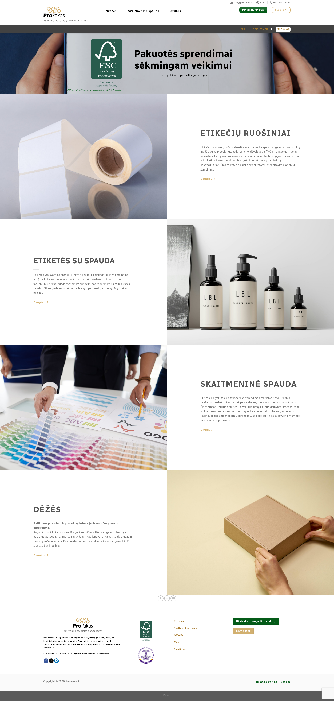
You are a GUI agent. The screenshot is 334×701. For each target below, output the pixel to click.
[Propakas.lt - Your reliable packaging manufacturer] (69, 12)
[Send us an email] (167, 598)
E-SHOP (284, 29)
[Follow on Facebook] (161, 598)
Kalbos (167, 695)
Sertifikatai (180, 649)
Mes (176, 642)
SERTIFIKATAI (260, 29)
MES (242, 29)
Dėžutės (174, 11)
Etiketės (110, 11)
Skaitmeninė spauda (143, 11)
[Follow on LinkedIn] (173, 598)
